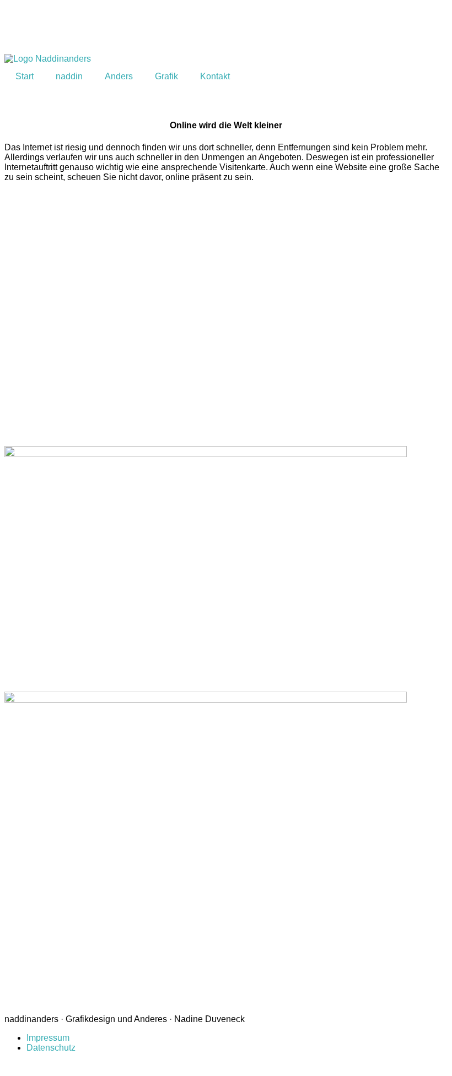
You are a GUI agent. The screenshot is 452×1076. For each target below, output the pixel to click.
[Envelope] (137, 28)
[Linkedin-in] (78, 28)
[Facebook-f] (18, 28)
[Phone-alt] (167, 28)
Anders (119, 76)
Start (24, 76)
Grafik (166, 76)
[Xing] (48, 28)
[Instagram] (107, 28)
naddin (69, 76)
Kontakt (215, 76)
